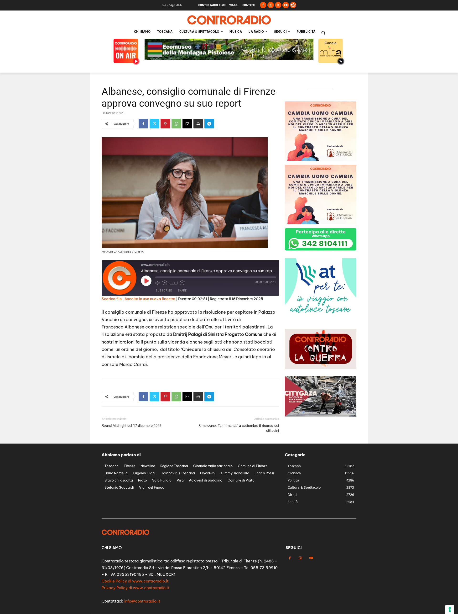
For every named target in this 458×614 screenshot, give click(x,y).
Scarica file (112, 298)
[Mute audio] (157, 283)
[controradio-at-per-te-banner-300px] (320, 316)
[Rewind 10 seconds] (164, 283)
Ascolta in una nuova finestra (150, 298)
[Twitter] (278, 5)
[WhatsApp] (176, 123)
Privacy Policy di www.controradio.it (135, 587)
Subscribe (164, 290)
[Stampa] (198, 123)
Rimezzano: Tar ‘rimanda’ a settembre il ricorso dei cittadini (238, 428)
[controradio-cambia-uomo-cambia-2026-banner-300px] (320, 159)
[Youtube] (285, 5)
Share (182, 290)
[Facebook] (263, 5)
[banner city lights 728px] (229, 58)
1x (173, 283)
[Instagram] (270, 5)
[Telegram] (209, 123)
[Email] (187, 123)
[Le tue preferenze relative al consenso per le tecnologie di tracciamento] (449, 609)
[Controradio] (229, 20)
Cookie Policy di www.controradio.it (135, 581)
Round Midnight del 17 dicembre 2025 (131, 425)
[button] (323, 32)
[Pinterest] (165, 123)
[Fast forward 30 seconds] (182, 283)
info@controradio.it (142, 601)
